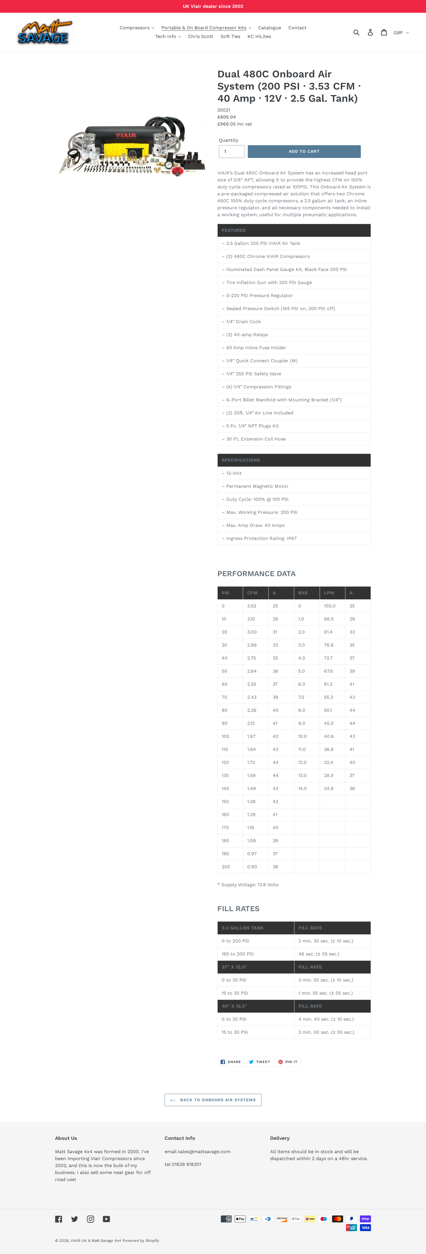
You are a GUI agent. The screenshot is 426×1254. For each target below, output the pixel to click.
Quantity (228, 140)
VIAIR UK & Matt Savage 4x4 (96, 1240)
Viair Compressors (111, 1158)
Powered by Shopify (141, 1240)
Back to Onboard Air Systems (217, 1100)
